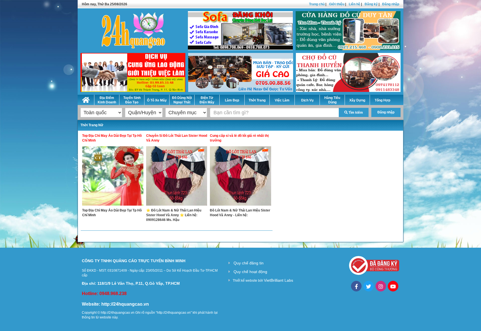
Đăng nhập (390, 4)
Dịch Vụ (307, 100)
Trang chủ (317, 4)
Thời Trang (257, 100)
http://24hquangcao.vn (125, 304)
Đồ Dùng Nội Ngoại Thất (182, 100)
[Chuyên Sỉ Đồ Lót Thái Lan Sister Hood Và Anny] (176, 177)
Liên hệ (354, 4)
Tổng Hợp (382, 100)
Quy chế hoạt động (250, 271)
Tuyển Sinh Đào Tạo (132, 100)
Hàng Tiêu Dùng (332, 100)
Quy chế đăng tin (249, 263)
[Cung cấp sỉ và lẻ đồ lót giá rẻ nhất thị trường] (240, 177)
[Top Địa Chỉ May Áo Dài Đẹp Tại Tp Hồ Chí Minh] (112, 177)
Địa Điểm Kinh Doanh (107, 100)
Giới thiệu (336, 4)
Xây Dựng (357, 100)
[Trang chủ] (86, 99)
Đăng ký (371, 4)
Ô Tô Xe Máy (157, 100)
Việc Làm (282, 100)
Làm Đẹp (232, 100)
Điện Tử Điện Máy (207, 100)
